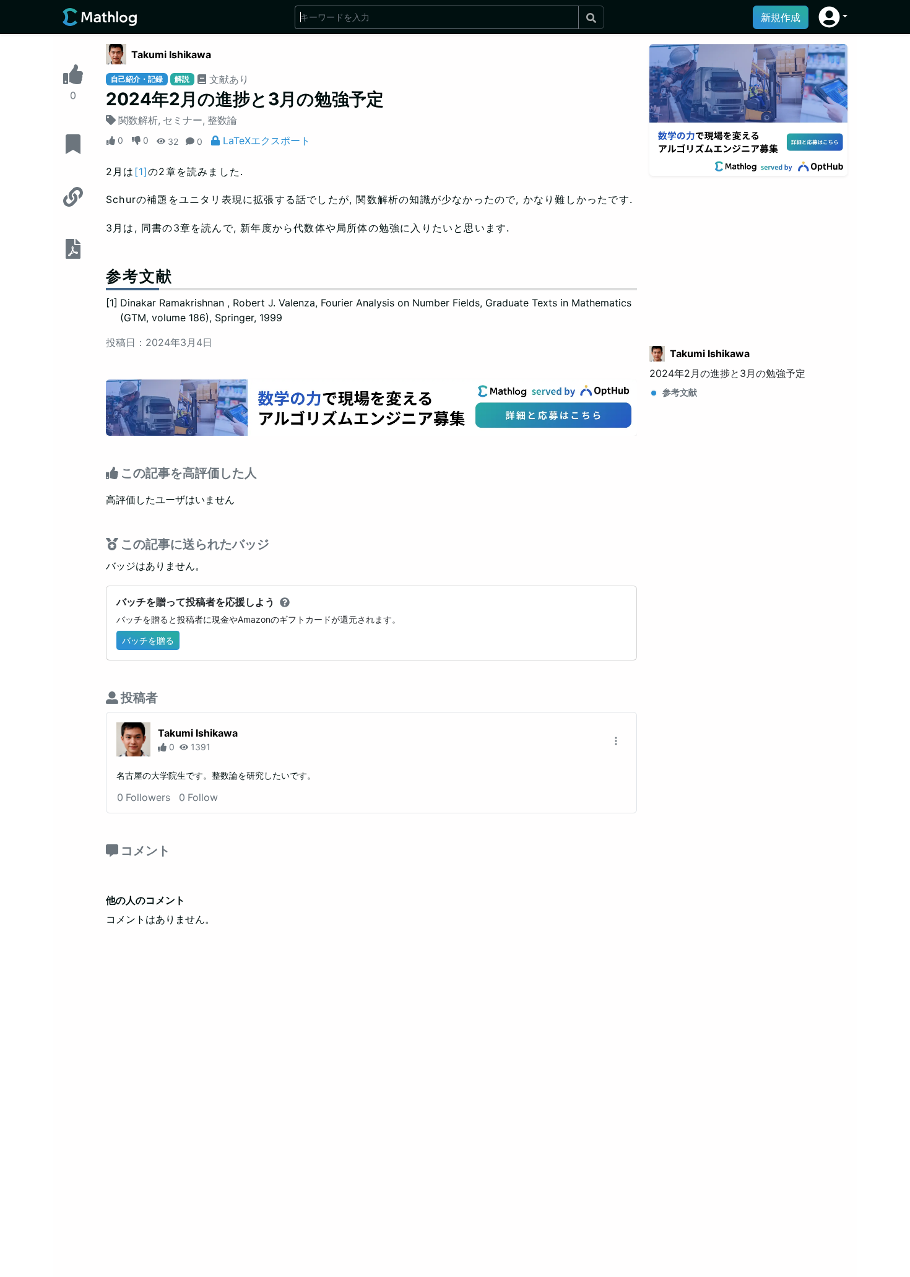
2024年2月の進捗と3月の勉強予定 (727, 373)
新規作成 (780, 17)
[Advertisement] (748, 253)
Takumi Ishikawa (171, 54)
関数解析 (138, 120)
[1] (141, 171)
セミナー (182, 120)
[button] (832, 17)
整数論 (222, 120)
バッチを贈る (148, 640)
